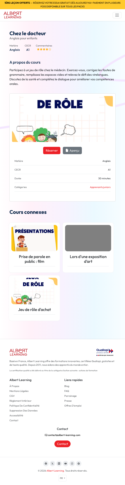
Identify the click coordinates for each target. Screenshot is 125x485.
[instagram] (72, 463)
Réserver (52, 150)
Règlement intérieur (20, 400)
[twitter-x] (52, 463)
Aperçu (74, 150)
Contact (13, 420)
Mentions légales (19, 390)
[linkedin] (59, 463)
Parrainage (70, 395)
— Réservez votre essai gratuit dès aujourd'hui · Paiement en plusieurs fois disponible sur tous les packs (63, 4)
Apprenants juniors (100, 187)
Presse (68, 400)
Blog (66, 386)
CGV (12, 395)
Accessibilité (16, 415)
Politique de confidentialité (24, 405)
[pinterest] (78, 463)
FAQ (66, 390)
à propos (14, 386)
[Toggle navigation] (117, 15)
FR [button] (61, 478)
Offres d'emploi (73, 405)
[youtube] (65, 463)
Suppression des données (23, 410)
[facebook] (46, 463)
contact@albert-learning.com (63, 435)
